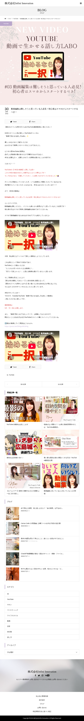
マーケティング (12, 610)
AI (8, 594)
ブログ (42, 704)
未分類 (9, 632)
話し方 (9, 637)
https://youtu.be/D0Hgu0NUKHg (16, 326)
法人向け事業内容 (42, 696)
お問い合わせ (42, 708)
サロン (9, 605)
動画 (8, 621)
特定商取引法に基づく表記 (42, 711)
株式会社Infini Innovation (19, 3)
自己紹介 (42, 700)
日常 (8, 626)
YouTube (6, 24)
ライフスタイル (12, 615)
